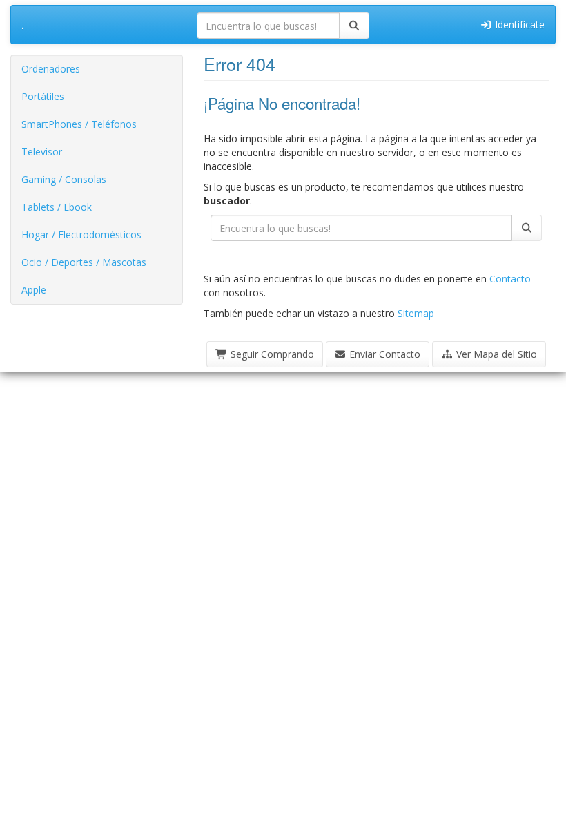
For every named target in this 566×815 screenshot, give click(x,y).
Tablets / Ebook (56, 206)
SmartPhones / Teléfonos (79, 124)
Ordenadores (50, 68)
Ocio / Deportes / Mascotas (83, 262)
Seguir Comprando (271, 354)
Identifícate (518, 24)
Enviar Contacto (383, 354)
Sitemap (416, 313)
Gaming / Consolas (63, 179)
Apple (33, 289)
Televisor (41, 151)
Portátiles (42, 96)
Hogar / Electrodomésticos (81, 234)
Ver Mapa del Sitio (495, 354)
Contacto (510, 278)
